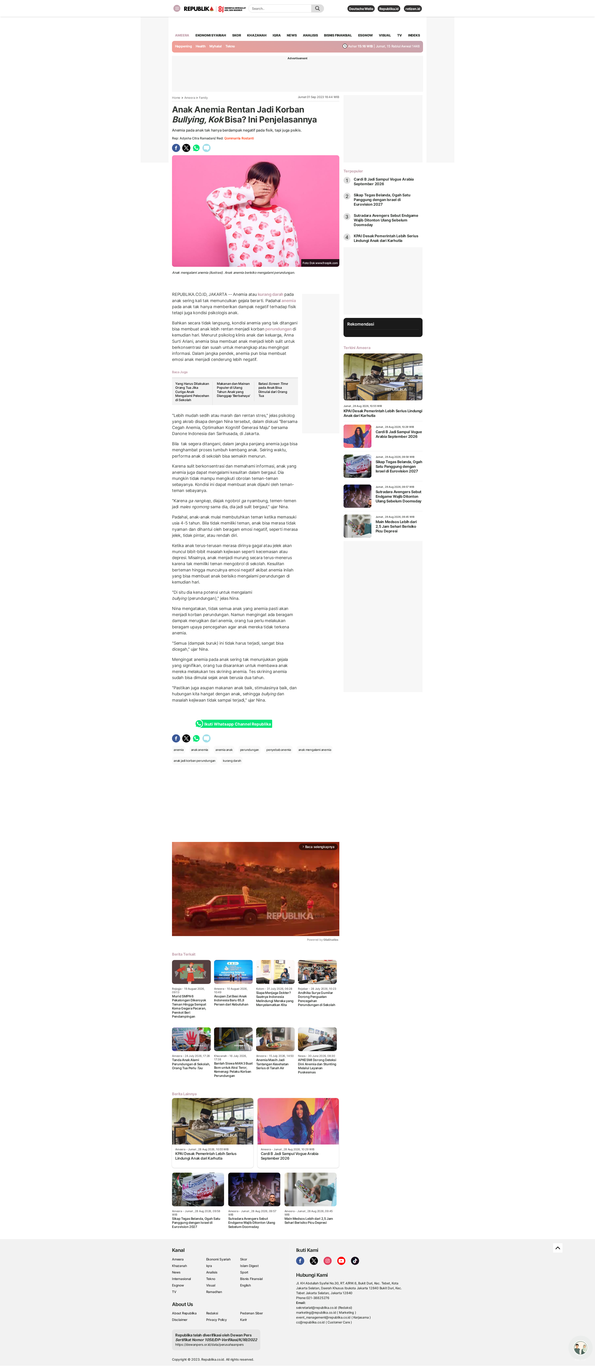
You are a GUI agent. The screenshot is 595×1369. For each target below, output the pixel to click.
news (292, 35)
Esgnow (178, 1285)
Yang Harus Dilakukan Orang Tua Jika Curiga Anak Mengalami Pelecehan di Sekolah (192, 392)
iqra (277, 35)
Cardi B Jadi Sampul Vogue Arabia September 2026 (384, 181)
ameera (182, 35)
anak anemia (199, 750)
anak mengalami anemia (314, 750)
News (176, 1272)
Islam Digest (249, 1266)
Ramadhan (214, 1292)
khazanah (256, 35)
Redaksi (212, 1313)
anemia (288, 300)
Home (176, 97)
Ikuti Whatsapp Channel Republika (237, 724)
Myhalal (215, 46)
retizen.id (413, 9)
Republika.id (388, 9)
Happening (183, 46)
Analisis (212, 1272)
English (245, 1285)
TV (399, 35)
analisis (310, 35)
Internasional (181, 1279)
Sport (244, 1272)
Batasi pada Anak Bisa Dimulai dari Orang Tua (273, 390)
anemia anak (224, 750)
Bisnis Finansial (338, 35)
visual (385, 35)
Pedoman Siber (251, 1313)
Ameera (189, 97)
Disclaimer (179, 1320)
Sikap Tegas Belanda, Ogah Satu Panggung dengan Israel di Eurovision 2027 (382, 200)
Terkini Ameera (357, 347)
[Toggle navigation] (177, 8)
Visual (210, 1285)
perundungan (278, 329)
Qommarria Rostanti (239, 138)
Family (203, 97)
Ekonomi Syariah (210, 35)
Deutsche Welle (361, 9)
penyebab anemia (278, 750)
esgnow (365, 35)
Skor (243, 1259)
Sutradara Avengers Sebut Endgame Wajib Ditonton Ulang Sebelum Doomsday (386, 220)
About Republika (184, 1313)
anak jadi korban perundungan (194, 760)
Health (201, 46)
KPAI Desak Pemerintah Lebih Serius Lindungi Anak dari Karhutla (386, 238)
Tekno (230, 46)
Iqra (209, 1266)
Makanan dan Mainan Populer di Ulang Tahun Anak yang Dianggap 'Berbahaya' (233, 390)
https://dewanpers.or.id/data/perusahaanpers (209, 1344)
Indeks (414, 35)
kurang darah (270, 294)
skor (236, 35)
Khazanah (179, 1266)
